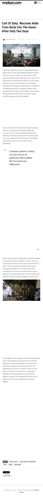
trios (10, 464)
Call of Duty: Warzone (27, 461)
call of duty (13, 461)
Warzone (18, 464)
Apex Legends (31, 78)
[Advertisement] (21, 407)
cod (5, 464)
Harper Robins (10, 39)
